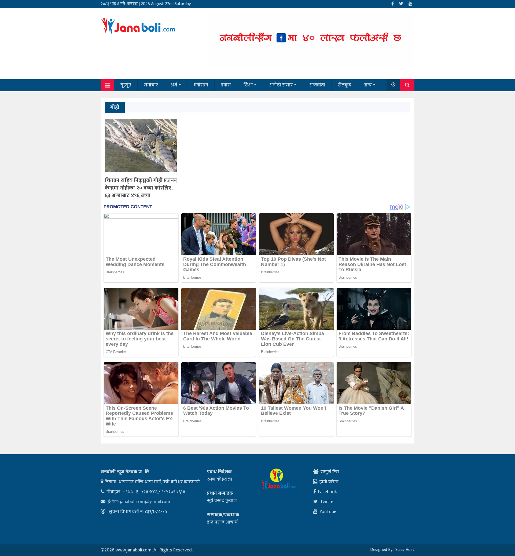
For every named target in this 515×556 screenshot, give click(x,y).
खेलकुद (344, 85)
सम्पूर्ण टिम (330, 472)
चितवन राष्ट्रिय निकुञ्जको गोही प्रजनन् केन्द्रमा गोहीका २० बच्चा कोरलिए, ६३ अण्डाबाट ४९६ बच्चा (141, 188)
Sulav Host (404, 549)
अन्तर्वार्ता (317, 85)
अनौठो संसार (281, 85)
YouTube (327, 512)
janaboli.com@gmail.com (145, 502)
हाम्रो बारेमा (329, 482)
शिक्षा (248, 85)
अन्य (368, 85)
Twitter (327, 502)
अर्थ (174, 85)
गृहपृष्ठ (125, 85)
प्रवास (226, 85)
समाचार (151, 85)
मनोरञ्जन (201, 85)
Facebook (327, 492)
